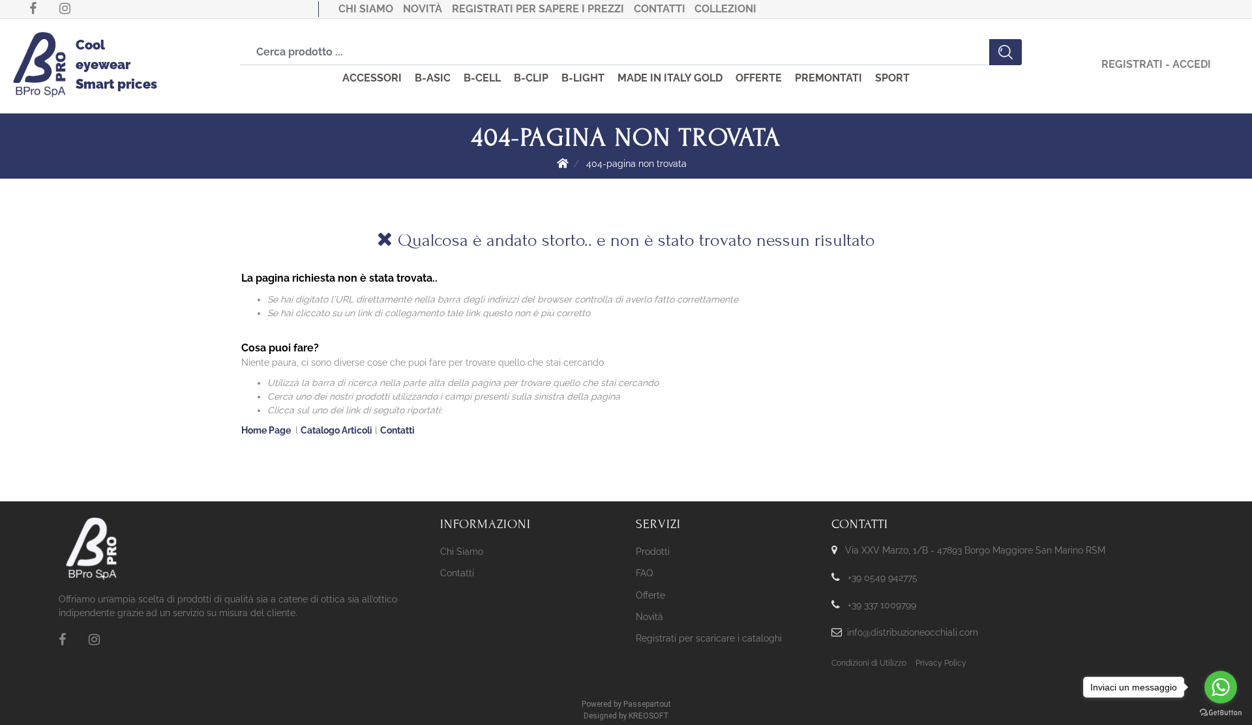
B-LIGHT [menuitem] (582, 78)
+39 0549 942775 (882, 577)
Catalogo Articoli (336, 430)
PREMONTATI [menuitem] (828, 78)
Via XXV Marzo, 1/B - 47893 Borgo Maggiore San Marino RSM (975, 550)
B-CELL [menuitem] (482, 78)
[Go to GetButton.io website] (1221, 712)
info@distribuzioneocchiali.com (912, 632)
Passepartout (647, 704)
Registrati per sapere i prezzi (538, 9)
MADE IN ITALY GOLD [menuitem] (670, 78)
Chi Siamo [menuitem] (461, 551)
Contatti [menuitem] (457, 573)
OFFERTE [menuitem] (759, 78)
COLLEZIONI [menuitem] (725, 9)
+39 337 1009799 (882, 605)
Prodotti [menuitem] (653, 551)
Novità (422, 9)
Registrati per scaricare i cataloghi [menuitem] (709, 638)
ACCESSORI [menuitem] (372, 78)
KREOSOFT (649, 715)
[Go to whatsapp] (1220, 687)
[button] (1005, 52)
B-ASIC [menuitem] (433, 78)
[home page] (562, 163)
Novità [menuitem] (649, 617)
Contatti (659, 9)
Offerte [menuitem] (650, 595)
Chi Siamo (365, 9)
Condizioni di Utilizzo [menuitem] (868, 663)
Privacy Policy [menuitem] (941, 663)
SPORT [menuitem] (892, 78)
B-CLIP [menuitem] (531, 78)
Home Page (267, 430)
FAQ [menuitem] (644, 573)
